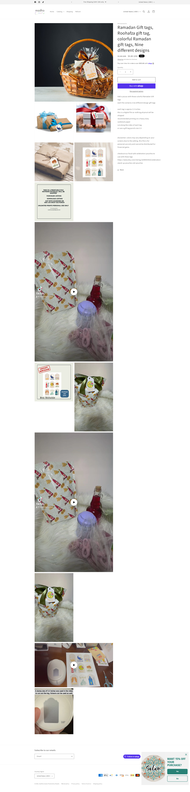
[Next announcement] (118, 2)
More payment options (136, 91)
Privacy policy (75, 784)
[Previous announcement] (71, 2)
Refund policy (65, 784)
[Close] (186, 754)
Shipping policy (97, 784)
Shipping (120, 59)
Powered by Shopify (53, 784)
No (177, 779)
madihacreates (43, 784)
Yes (177, 771)
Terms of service (86, 784)
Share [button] (122, 170)
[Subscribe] (71, 756)
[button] (60, 11)
